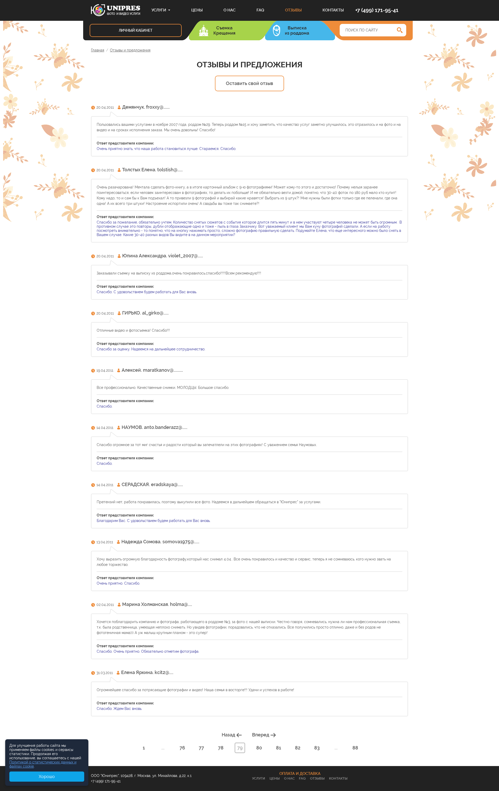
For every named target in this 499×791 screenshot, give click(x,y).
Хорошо (47, 776)
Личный (136, 30)
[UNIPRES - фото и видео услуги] (115, 10)
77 (201, 747)
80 (259, 747)
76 (182, 747)
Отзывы (293, 10)
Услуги (159, 10)
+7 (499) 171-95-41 (376, 10)
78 (221, 747)
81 (278, 747)
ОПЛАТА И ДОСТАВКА (299, 773)
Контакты (333, 10)
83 (317, 747)
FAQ (260, 10)
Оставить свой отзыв (249, 83)
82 (297, 747)
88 (355, 747)
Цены (197, 10)
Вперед (261, 734)
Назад (229, 734)
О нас (229, 10)
